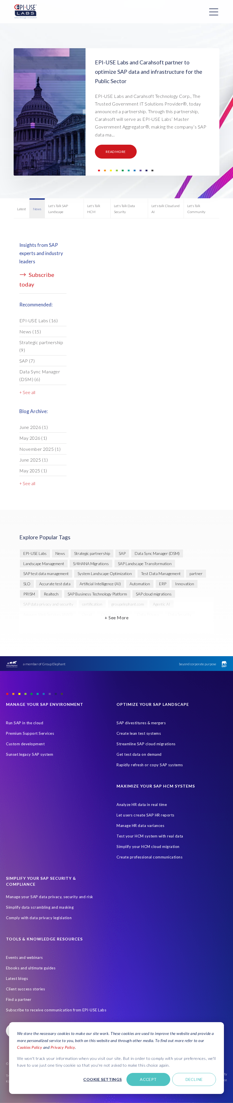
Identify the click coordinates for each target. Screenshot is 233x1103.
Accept (148, 1079)
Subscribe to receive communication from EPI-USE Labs (56, 1010)
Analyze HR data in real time (141, 804)
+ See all (27, 392)
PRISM (29, 594)
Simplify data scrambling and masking (40, 907)
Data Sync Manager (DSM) (39, 375)
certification (92, 604)
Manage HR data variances (140, 825)
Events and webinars (24, 957)
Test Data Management (161, 573)
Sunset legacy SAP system (29, 754)
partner (196, 573)
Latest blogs (17, 978)
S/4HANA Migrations (91, 563)
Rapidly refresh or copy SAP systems (149, 765)
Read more (116, 152)
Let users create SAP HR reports (145, 815)
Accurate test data (54, 583)
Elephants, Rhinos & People (130, 624)
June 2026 (33, 427)
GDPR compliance (178, 624)
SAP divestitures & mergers (141, 723)
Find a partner (18, 999)
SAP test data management (46, 573)
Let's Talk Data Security (124, 209)
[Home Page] (26, 11)
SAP (27, 360)
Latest (21, 209)
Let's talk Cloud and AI (165, 209)
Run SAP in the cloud (24, 723)
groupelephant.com (127, 604)
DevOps (67, 624)
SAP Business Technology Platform (97, 594)
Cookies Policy (29, 1047)
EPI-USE (90, 624)
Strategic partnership (41, 346)
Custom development (25, 744)
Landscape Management (43, 563)
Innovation (184, 583)
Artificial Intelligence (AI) (100, 583)
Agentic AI (161, 604)
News (37, 209)
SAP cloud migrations (154, 594)
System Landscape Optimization (105, 573)
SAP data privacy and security (48, 604)
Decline (194, 1079)
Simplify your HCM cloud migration (148, 846)
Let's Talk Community (196, 209)
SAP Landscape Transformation (145, 563)
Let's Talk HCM (93, 209)
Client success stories (25, 989)
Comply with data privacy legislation (39, 917)
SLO (26, 583)
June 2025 (33, 459)
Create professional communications (149, 857)
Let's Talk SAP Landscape (58, 209)
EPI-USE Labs (38, 320)
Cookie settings (102, 1079)
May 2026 (33, 438)
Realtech (51, 594)
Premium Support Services (30, 733)
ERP (162, 583)
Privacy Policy (63, 1047)
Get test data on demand (139, 754)
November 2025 (40, 449)
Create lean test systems (138, 733)
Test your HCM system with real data (149, 836)
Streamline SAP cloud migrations (146, 744)
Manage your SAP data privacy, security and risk (49, 896)
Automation (140, 583)
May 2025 (33, 470)
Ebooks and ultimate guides (30, 968)
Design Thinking (37, 624)
